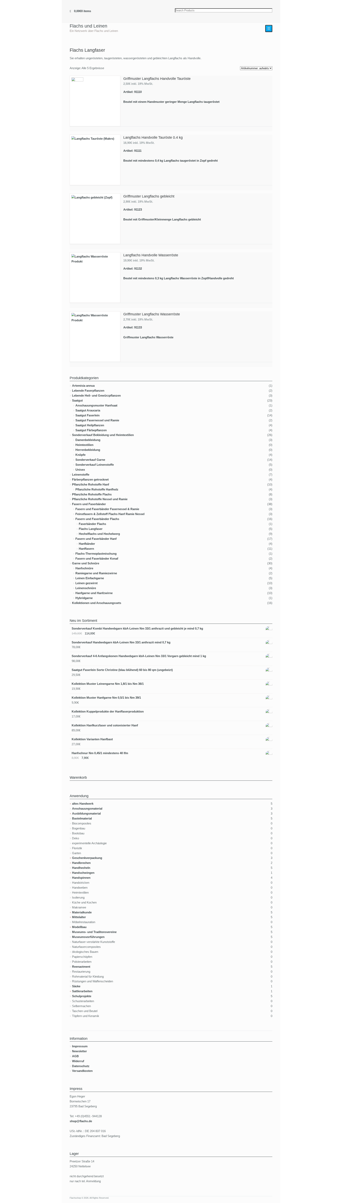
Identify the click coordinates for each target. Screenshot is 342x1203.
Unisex (80, 469)
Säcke (76, 986)
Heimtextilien (84, 444)
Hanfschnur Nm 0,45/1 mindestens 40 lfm (100, 753)
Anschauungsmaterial (87, 808)
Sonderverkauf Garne (90, 459)
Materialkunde (82, 912)
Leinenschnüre (85, 588)
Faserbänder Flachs (92, 524)
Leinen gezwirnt (86, 583)
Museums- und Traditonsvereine (94, 932)
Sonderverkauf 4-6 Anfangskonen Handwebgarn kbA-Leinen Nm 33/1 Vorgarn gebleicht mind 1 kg (139, 656)
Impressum (79, 1046)
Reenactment (81, 966)
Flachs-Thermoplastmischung (96, 553)
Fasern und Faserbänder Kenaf (96, 558)
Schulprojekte (81, 996)
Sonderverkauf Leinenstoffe (94, 464)
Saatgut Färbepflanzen (91, 430)
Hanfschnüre (84, 568)
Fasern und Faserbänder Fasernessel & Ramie (107, 509)
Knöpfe (80, 454)
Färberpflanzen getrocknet (90, 479)
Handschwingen (83, 872)
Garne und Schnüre (85, 563)
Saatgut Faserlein (87, 415)
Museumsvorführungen (88, 937)
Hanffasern (86, 548)
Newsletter (79, 1051)
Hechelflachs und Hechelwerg (99, 533)
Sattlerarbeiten (82, 991)
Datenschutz (80, 1066)
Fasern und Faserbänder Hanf (96, 538)
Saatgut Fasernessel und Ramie (97, 420)
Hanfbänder (87, 543)
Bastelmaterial (82, 818)
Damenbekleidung (87, 440)
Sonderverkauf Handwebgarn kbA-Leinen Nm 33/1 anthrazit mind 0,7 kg (121, 642)
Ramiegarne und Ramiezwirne (96, 573)
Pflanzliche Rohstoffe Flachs (92, 494)
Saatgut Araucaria (87, 410)
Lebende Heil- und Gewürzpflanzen (96, 395)
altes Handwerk (82, 803)
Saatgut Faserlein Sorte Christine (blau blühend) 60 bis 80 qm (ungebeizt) (122, 670)
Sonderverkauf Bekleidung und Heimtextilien (103, 435)
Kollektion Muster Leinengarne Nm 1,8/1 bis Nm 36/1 (108, 683)
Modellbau (79, 927)
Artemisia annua (83, 385)
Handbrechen (81, 862)
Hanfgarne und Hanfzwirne (94, 593)
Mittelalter (79, 917)
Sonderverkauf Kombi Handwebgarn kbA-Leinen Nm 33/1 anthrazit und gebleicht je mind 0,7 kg (137, 628)
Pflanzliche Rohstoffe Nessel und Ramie (99, 499)
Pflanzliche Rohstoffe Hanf (90, 484)
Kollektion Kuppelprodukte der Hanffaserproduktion (108, 711)
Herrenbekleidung (87, 449)
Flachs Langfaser (91, 528)
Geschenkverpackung (87, 858)
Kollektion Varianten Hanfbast (92, 739)
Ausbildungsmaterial (86, 813)
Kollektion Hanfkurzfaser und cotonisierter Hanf (105, 725)
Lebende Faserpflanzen (88, 390)
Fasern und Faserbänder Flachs (97, 519)
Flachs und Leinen (88, 26)
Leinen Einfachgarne (89, 578)
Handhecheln (81, 867)
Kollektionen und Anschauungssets (96, 603)
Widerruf (78, 1061)
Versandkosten (82, 1070)
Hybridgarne (84, 598)
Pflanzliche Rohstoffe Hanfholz (96, 489)
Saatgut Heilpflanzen (89, 425)
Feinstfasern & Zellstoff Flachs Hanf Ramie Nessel (109, 514)
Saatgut (77, 400)
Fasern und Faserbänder (89, 504)
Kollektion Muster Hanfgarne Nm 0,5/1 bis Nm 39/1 (106, 697)
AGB (75, 1056)
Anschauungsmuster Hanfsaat (96, 405)
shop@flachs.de (81, 1121)
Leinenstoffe (80, 474)
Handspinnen (81, 877)
